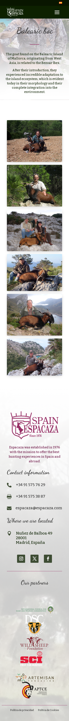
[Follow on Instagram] (21, 559)
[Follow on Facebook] (48, 559)
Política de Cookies (48, 710)
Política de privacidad (22, 710)
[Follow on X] (34, 559)
